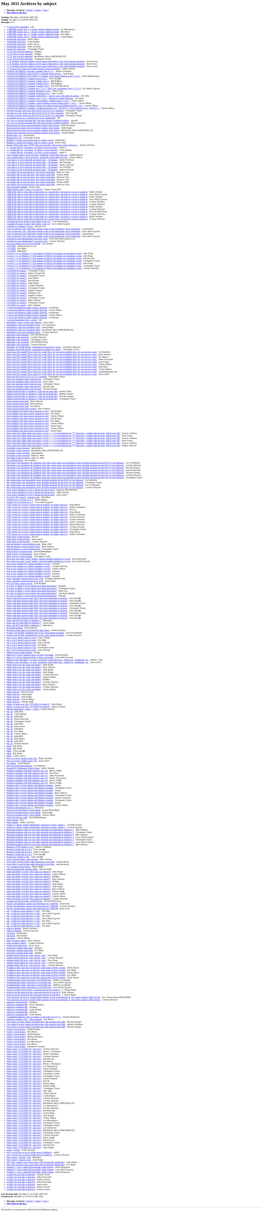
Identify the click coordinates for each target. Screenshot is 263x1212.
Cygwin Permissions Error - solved (22, 320)
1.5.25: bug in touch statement (20, 51)
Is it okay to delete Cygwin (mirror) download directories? (32, 586)
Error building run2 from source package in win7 (28, 411)
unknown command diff (17, 1002)
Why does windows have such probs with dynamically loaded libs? (36, 1162)
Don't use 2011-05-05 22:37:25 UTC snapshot (27, 376)
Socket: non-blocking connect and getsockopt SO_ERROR (32, 904)
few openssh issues (15, 460)
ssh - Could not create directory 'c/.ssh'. (24, 911)
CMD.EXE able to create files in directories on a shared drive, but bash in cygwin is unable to (47, 192)
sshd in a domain (14, 928)
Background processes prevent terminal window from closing (33, 125)
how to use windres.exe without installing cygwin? (29, 564)
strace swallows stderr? (17, 940)
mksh (9, 746)
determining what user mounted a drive (24, 325)
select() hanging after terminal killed (22, 869)
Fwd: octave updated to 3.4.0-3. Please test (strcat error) (31, 490)
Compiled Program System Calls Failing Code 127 (29, 221)
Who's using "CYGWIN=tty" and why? (24, 1049)
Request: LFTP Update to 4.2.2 (20, 847)
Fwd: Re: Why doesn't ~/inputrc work (23, 497)
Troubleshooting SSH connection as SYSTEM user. (29, 980)
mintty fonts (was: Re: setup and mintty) (24, 665)
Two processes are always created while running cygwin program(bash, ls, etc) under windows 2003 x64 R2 (54, 997)
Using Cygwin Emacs (16, 1029)
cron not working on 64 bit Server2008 (24, 243)
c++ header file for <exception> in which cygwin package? (32, 147)
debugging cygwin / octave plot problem (24, 322)
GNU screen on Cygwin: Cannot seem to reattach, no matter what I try (37, 505)
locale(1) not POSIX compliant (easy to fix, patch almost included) (36, 633)
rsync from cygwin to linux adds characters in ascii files (31, 862)
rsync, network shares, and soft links (22, 859)
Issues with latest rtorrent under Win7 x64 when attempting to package (37, 598)
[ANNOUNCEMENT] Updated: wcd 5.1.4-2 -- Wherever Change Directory (40, 98)
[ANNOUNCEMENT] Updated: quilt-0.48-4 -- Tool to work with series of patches (43, 96)
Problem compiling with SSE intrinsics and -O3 (27, 771)
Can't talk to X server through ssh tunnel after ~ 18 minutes (32, 160)
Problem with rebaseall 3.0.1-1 (20, 807)
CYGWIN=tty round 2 (17, 271)
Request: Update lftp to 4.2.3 (19, 849)
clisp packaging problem (17, 187)
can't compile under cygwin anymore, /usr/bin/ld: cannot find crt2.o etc (37, 155)
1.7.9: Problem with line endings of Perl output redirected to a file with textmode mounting (46, 61)
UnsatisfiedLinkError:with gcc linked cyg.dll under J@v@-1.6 (34, 1017)
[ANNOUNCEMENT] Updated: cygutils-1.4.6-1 (28, 86)
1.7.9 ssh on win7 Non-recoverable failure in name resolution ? (34, 69)
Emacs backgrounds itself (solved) (22, 408)
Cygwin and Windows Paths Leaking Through (27, 307)
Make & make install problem (20, 652)
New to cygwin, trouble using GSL (22, 758)
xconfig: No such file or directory (21, 1174)
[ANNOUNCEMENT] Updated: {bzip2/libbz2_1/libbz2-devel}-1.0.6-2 (38, 101)
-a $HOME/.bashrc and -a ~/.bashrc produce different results (33, 29)
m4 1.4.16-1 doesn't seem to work (21, 638)
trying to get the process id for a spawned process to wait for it (34, 990)
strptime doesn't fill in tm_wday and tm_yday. (26, 955)
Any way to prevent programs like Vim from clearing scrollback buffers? (38, 120)
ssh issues (11, 933)
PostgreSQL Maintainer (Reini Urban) (23, 768)
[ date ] (45, 10)
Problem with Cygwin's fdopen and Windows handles (30, 785)
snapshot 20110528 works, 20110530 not (25, 901)
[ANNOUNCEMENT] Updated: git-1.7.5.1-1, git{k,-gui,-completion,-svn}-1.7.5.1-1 (44, 88)
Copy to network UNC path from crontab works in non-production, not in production (44, 229)
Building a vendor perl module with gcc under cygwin (30, 140)
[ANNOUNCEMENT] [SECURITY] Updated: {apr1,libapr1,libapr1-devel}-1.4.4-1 (44, 76)
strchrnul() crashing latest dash (20, 948)
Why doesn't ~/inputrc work (19, 1157)
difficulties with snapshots (18, 335)
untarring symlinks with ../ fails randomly (25, 1019)
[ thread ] (29, 10)
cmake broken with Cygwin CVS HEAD (25, 189)
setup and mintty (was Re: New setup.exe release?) (29, 871)
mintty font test (13, 692)
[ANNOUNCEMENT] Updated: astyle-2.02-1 (27, 78)
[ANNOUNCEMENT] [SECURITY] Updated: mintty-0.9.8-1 (34, 74)
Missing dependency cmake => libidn (23, 709)
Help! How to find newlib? (19, 537)
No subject (11, 763)
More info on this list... (17, 12)
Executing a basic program (18, 448)
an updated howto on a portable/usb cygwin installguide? (31, 118)
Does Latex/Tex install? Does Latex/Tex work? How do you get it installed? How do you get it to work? (52, 352)
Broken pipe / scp (14, 135)
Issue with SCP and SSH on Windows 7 (24, 620)
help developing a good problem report (24, 544)
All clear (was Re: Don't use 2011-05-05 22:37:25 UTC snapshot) (35, 110)
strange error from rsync (17, 945)
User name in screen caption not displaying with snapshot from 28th (36, 1022)
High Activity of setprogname (20, 551)
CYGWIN (11, 246)
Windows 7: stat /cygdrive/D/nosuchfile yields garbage (30, 1167)
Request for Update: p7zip (18, 857)
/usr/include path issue (16, 39)
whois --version (14, 1150)
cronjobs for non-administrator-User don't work (27, 239)
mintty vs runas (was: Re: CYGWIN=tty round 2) (28, 704)
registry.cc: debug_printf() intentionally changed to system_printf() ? (36, 825)
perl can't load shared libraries (20, 766)
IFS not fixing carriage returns (20, 583)
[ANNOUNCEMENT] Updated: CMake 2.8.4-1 (28, 83)
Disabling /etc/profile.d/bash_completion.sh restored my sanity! (34, 347)
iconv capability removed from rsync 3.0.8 (25, 578)
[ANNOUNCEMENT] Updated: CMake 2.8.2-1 (28, 81)
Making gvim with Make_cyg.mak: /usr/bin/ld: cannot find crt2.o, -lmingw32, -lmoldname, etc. (48, 660)
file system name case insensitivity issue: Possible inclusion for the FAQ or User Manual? (45, 480)
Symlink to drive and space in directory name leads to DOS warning (36, 968)
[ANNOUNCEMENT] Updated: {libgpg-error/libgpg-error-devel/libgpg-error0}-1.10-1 (45, 106)
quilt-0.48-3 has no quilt (17, 817)
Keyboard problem (15, 628)
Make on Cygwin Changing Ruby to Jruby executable (30, 655)
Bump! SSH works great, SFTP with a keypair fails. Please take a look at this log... (43, 145)
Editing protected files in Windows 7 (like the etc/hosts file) (32, 391)
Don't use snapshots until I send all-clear (24, 379)
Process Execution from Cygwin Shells (24, 810)
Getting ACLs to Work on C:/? (20, 500)
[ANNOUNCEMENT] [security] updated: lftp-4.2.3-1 (30, 71)
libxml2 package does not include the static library (28, 630)
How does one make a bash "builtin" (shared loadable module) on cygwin (39, 559)
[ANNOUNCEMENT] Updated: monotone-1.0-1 (28, 93)
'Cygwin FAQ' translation (18, 27)
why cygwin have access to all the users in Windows (29, 1152)
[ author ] (38, 10)
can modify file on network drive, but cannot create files (31, 172)
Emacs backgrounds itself (18, 401)
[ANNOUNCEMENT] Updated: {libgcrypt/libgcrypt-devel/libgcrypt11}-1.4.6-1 (42, 103)
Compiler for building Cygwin (20, 226)
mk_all (10, 711)
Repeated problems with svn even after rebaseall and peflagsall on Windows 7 (40, 830)
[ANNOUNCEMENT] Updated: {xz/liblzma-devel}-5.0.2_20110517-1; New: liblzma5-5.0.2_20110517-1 (53, 108)
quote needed (13, 820)
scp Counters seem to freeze (19, 867)
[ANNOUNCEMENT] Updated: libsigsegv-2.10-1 (29, 91)
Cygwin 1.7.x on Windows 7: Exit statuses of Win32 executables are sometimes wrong (44, 253)
